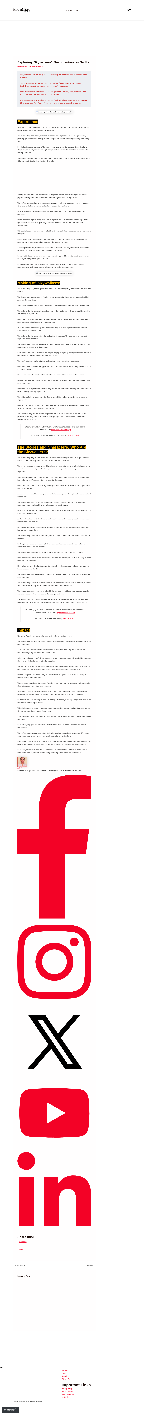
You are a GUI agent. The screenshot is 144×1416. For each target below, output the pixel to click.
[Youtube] (54, 1145)
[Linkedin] (54, 1231)
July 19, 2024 (73, 435)
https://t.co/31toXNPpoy (61, 430)
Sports (69, 10)
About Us (65, 1370)
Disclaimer (65, 1376)
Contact (64, 1373)
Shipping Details (67, 1391)
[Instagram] (54, 1003)
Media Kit (65, 1397)
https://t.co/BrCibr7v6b (66, 613)
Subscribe (9, 1410)
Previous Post (19, 1265)
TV (77, 10)
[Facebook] (128, 10)
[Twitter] (54, 1079)
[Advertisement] (54, 41)
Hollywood (32, 66)
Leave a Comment (22, 66)
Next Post (91, 1265)
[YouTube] (130, 10)
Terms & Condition (68, 1394)
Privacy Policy (67, 1379)
